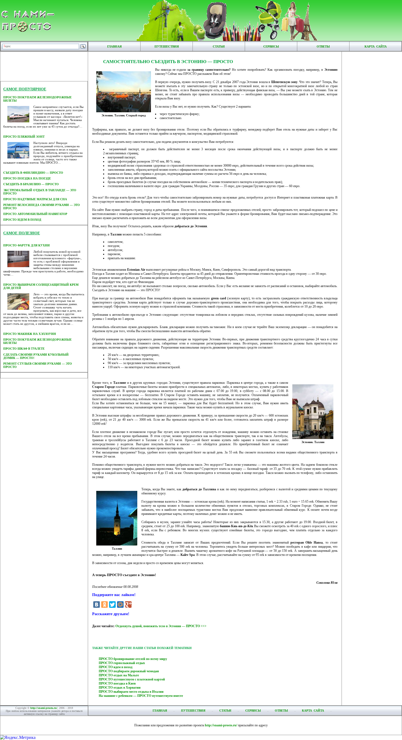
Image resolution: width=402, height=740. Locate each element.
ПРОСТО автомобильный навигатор (35, 214)
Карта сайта (376, 46)
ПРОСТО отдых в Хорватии (120, 687)
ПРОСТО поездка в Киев (117, 683)
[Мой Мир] (120, 604)
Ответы (323, 46)
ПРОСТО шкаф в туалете (24, 348)
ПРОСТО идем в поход (22, 219)
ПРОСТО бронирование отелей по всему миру (133, 659)
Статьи (219, 46)
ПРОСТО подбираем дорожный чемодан (129, 671)
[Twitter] (112, 604)
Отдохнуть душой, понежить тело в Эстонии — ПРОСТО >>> (160, 626)
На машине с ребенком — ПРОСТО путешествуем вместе (141, 696)
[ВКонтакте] (96, 604)
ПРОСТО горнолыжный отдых (122, 663)
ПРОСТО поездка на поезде (27, 178)
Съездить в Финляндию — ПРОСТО (33, 172)
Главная (114, 46)
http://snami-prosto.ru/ (43, 707)
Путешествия (167, 46)
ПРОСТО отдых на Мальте (119, 675)
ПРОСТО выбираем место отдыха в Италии (131, 692)
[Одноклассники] (104, 604)
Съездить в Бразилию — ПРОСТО (31, 184)
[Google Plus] (128, 604)
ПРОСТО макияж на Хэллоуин (29, 333)
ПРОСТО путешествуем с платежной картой (132, 679)
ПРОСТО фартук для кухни (26, 245)
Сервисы (271, 46)
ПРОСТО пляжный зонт (24, 136)
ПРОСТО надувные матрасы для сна (35, 199)
